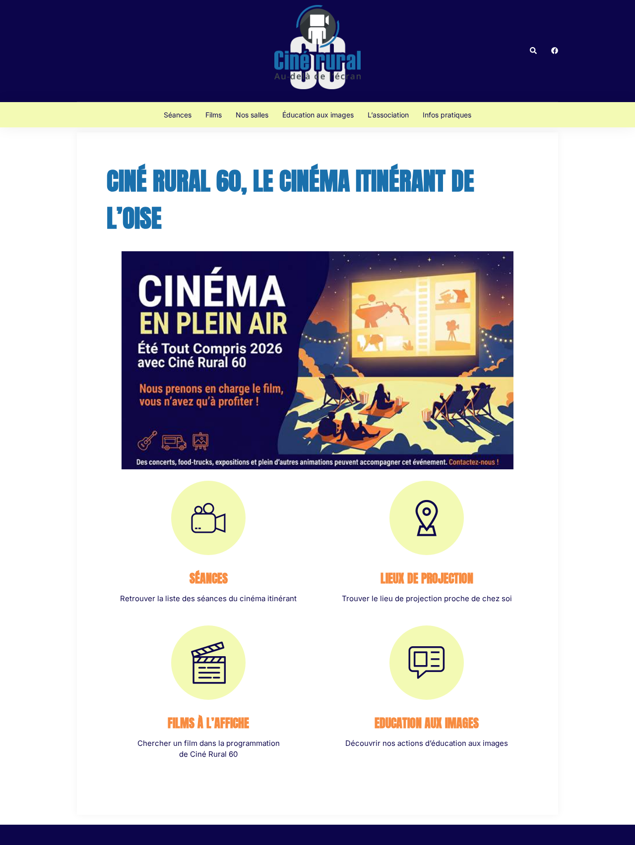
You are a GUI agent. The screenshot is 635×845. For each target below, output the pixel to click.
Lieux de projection (427, 578)
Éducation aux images (318, 115)
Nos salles (252, 115)
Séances (177, 115)
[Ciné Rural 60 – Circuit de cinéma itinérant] (317, 50)
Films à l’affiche (208, 723)
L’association (388, 115)
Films (213, 115)
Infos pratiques (447, 115)
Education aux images (427, 723)
